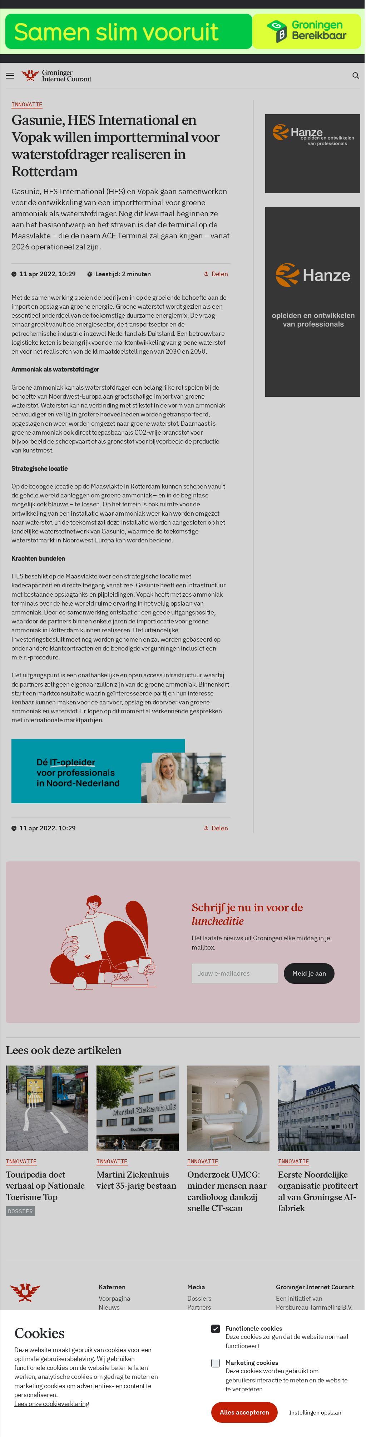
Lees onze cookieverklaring (51, 1404)
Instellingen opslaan (315, 1412)
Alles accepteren (244, 1412)
